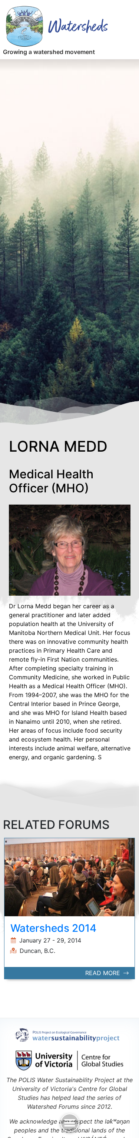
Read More (103, 973)
